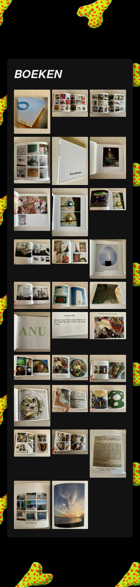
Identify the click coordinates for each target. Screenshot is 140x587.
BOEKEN (38, 73)
